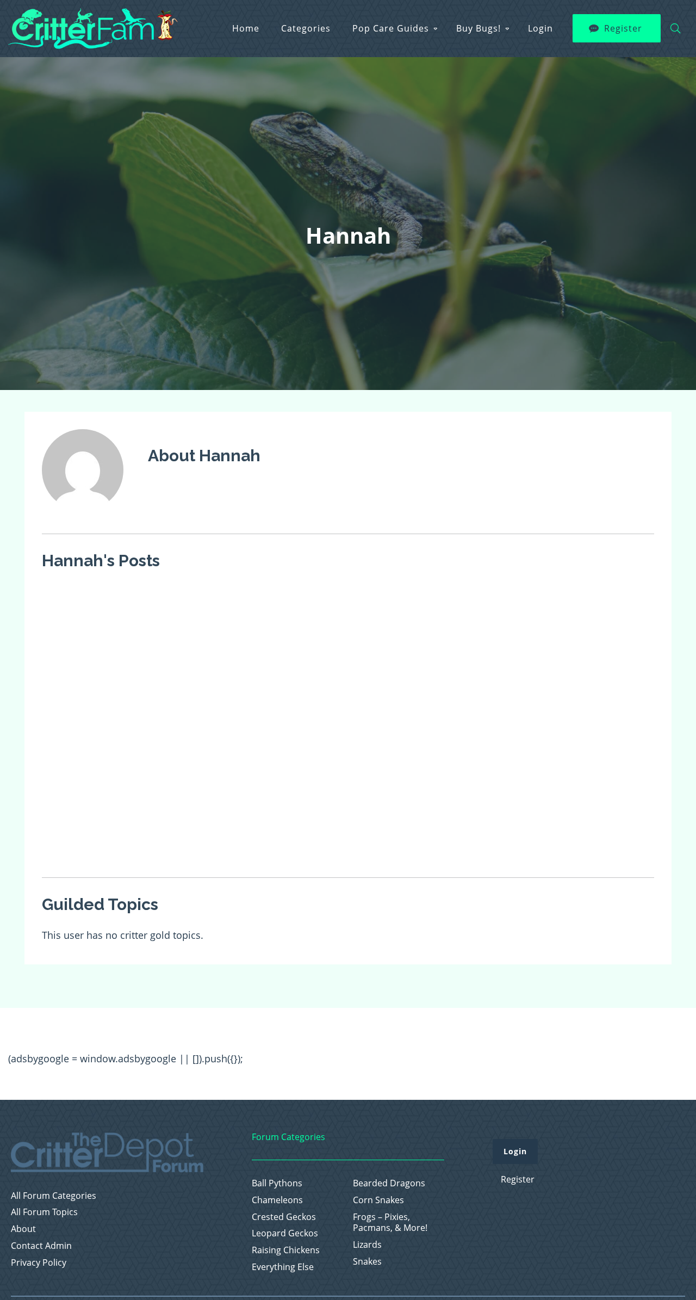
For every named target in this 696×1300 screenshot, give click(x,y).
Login (540, 28)
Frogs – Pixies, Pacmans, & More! (390, 1222)
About (23, 1229)
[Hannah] (82, 517)
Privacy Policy (38, 1262)
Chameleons (277, 1200)
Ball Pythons (277, 1183)
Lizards (367, 1245)
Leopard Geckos (285, 1233)
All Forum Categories (53, 1196)
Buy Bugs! (478, 28)
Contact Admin (41, 1246)
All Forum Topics (44, 1212)
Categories (306, 28)
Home (245, 28)
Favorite (176, 596)
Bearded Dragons (389, 1183)
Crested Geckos (284, 1217)
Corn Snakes (378, 1200)
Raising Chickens (286, 1250)
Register (623, 28)
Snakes (367, 1261)
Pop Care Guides (390, 28)
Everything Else (283, 1267)
